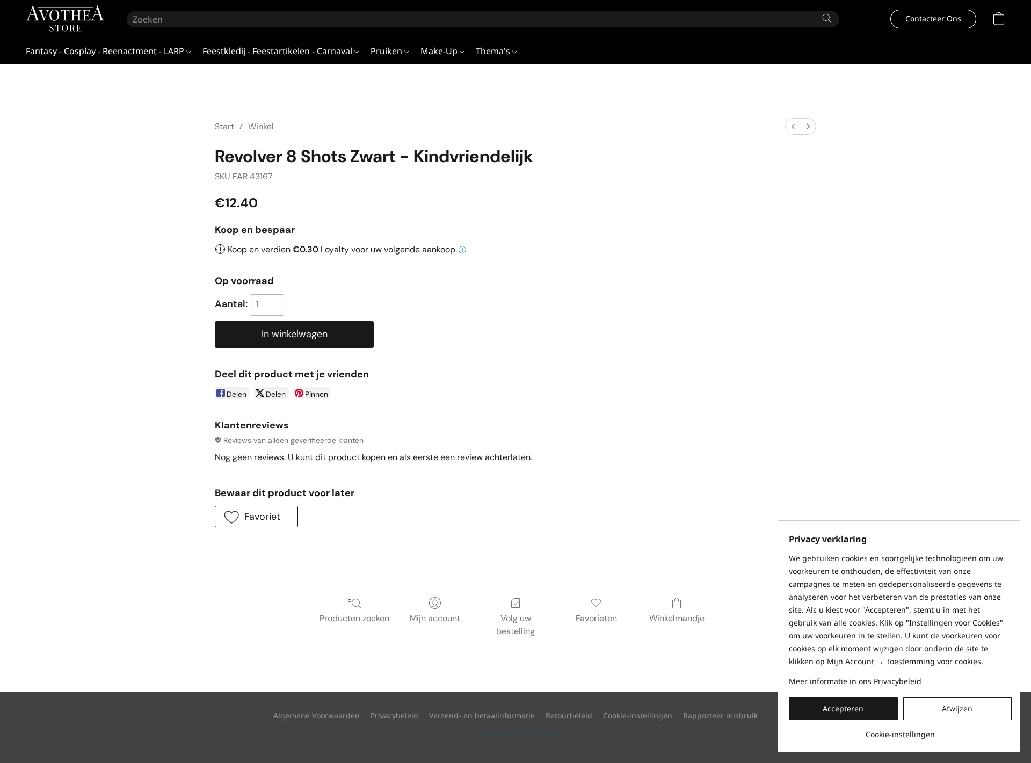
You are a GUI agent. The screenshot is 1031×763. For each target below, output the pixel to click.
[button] (65, 18)
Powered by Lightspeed (516, 734)
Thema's (494, 51)
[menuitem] (793, 126)
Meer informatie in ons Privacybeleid (855, 681)
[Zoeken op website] (827, 18)
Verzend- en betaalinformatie (482, 715)
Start (224, 126)
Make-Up (440, 51)
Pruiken (387, 51)
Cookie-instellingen (637, 715)
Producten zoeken (354, 618)
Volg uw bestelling (515, 625)
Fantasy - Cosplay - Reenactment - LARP (106, 51)
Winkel (261, 126)
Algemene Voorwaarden (316, 715)
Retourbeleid (569, 715)
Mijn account (435, 618)
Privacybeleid (394, 715)
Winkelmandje (677, 618)
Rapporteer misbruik (720, 715)
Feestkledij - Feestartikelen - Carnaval (278, 51)
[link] (900, 730)
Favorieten (596, 618)
